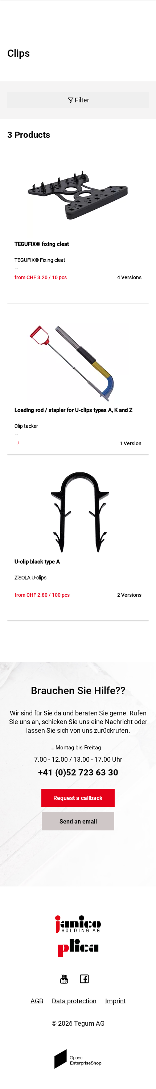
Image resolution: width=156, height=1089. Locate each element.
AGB (36, 1001)
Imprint (115, 1001)
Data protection (74, 1001)
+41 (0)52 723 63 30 (78, 772)
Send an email (78, 821)
